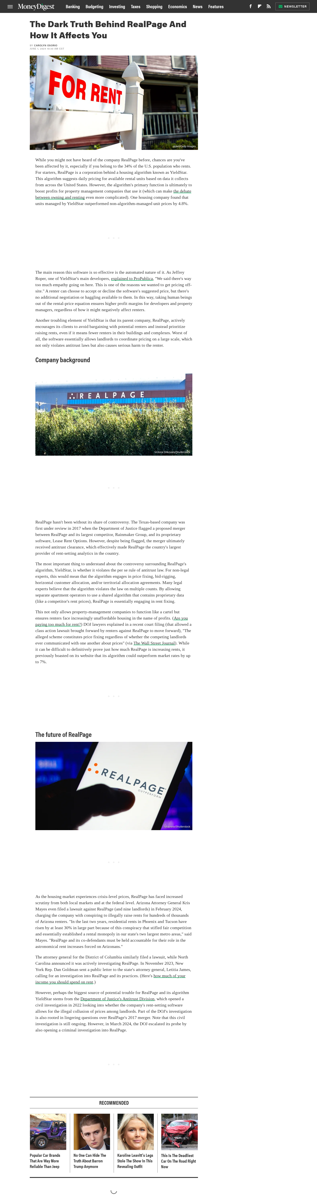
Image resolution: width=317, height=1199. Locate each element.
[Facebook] (250, 7)
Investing (117, 6)
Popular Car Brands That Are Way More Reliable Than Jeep (45, 1160)
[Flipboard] (259, 7)
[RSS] (268, 7)
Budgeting (94, 6)
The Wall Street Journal (154, 643)
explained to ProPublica (132, 278)
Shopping (154, 6)
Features (216, 6)
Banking (73, 6)
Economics (177, 6)
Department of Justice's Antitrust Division (117, 998)
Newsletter (295, 6)
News (197, 6)
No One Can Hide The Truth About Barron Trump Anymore (90, 1160)
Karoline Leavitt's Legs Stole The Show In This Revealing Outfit (135, 1160)
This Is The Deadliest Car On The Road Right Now (178, 1160)
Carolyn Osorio (45, 45)
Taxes (135, 6)
